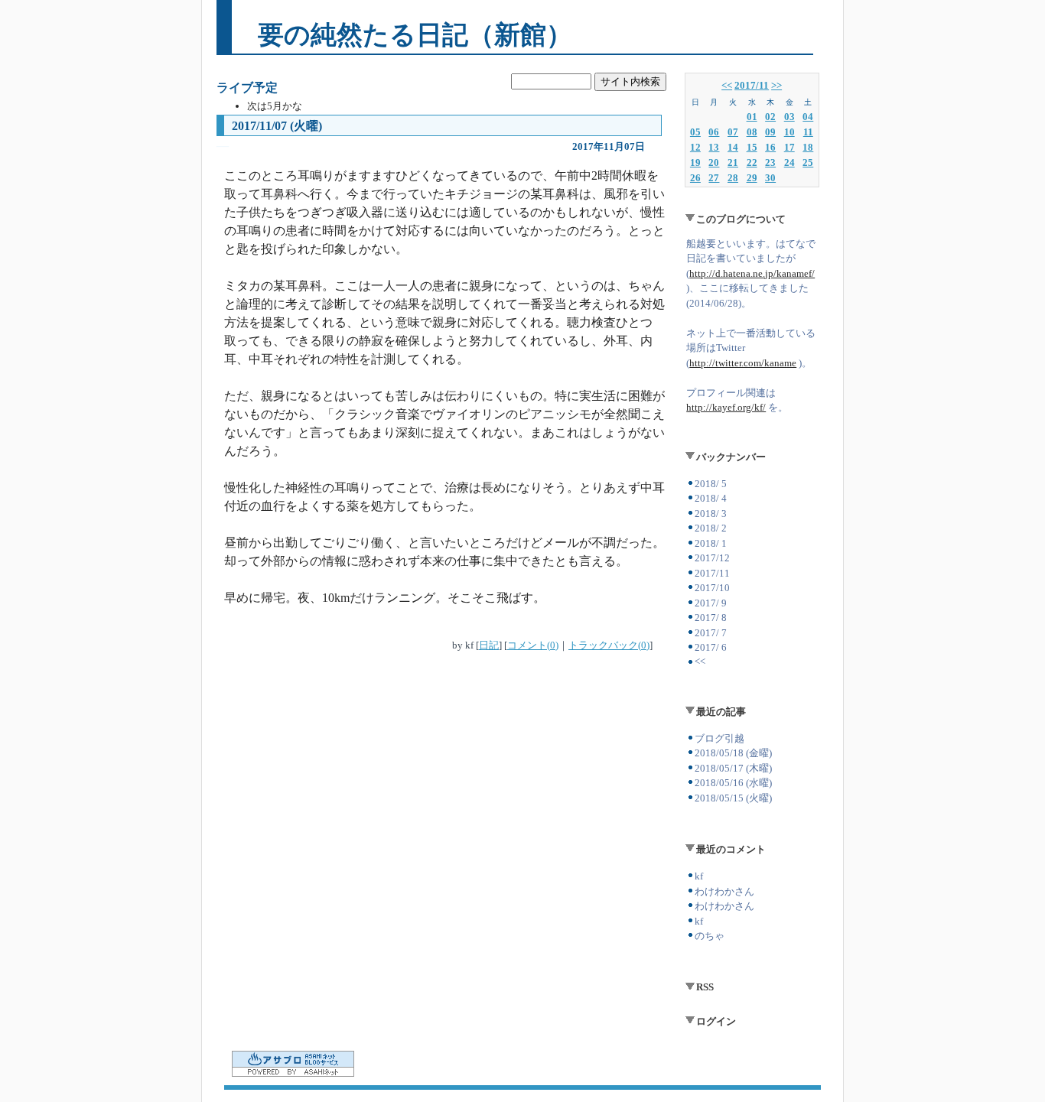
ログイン (716, 1021)
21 (733, 162)
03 (789, 116)
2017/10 (712, 587)
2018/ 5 (711, 483)
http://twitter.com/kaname (742, 363)
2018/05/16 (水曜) (733, 782)
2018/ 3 (711, 513)
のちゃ (709, 935)
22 (752, 162)
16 (770, 147)
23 (770, 162)
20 (713, 162)
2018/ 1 (711, 543)
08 (752, 132)
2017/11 (751, 85)
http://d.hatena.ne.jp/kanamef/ (752, 273)
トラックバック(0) (608, 645)
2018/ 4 (711, 498)
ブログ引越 (719, 738)
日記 (489, 645)
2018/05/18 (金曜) (733, 753)
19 (695, 162)
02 (770, 116)
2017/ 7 (711, 633)
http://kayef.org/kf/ (726, 407)
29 (752, 178)
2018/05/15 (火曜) (733, 798)
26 (695, 178)
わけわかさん (724, 891)
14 (733, 147)
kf (699, 876)
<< (726, 85)
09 (770, 132)
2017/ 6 (711, 647)
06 (713, 132)
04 (807, 116)
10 (789, 132)
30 (770, 178)
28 (733, 178)
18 (807, 147)
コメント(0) (532, 645)
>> (776, 85)
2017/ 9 (711, 603)
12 (695, 147)
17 (789, 147)
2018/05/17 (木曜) (733, 768)
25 (807, 162)
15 (752, 147)
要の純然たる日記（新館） (415, 35)
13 (713, 147)
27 (713, 178)
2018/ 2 (711, 528)
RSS (705, 987)
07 (733, 132)
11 (808, 132)
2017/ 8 (711, 617)
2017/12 (712, 558)
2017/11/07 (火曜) (277, 125)
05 (695, 132)
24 (789, 162)
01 (752, 116)
